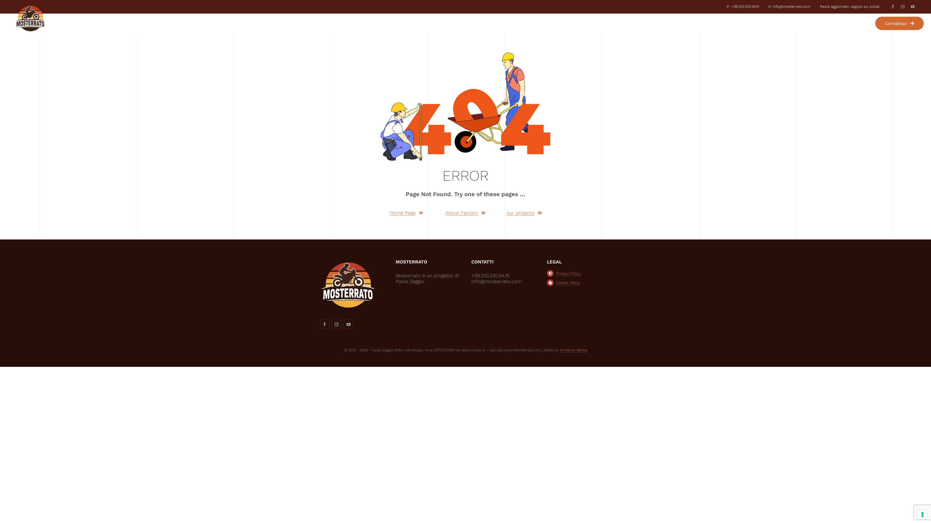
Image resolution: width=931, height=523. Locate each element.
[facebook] (893, 6)
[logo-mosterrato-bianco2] (348, 261)
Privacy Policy (568, 273)
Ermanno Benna (573, 350)
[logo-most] (30, 7)
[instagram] (903, 6)
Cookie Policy (568, 282)
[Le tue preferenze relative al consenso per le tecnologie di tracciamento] (922, 514)
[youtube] (912, 6)
